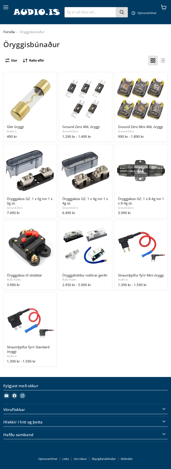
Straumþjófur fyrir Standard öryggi (28, 349)
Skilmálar (127, 459)
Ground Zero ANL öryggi (81, 126)
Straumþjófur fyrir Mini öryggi (141, 275)
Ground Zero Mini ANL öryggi (140, 126)
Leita (65, 459)
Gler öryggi (15, 126)
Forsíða (9, 32)
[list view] (163, 60)
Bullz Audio (14, 279)
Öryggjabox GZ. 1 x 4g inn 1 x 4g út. (85, 200)
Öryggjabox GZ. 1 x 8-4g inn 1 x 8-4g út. (141, 200)
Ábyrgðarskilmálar (104, 459)
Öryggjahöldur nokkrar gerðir (85, 275)
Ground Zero (70, 131)
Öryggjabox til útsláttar (24, 275)
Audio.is (12, 131)
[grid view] (153, 60)
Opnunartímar (47, 459)
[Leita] (122, 12)
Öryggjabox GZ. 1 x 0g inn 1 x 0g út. (30, 200)
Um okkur (80, 459)
